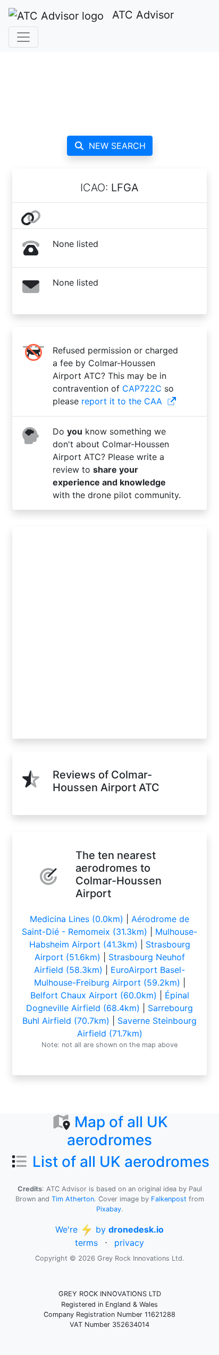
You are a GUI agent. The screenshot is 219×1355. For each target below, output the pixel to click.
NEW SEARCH (117, 145)
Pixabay (108, 1209)
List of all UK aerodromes (120, 1162)
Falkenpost (169, 1199)
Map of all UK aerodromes (117, 1131)
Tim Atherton (73, 1199)
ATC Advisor (143, 14)
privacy (129, 1242)
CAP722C (142, 388)
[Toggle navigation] (23, 37)
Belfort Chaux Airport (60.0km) (93, 995)
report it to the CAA (121, 401)
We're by (109, 1229)
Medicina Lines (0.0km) (76, 919)
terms (86, 1242)
